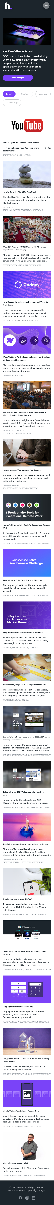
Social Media (18, 155)
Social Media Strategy (35, 915)
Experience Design (20, 1176)
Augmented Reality (24, 1126)
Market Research (20, 648)
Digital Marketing (11, 210)
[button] (46, 5)
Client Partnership (42, 755)
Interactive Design (35, 862)
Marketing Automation (32, 210)
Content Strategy (42, 543)
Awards (28, 755)
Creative (7, 375)
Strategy (7, 155)
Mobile (37, 1126)
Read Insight (18, 77)
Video (28, 155)
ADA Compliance (10, 488)
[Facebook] (20, 1198)
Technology (8, 207)
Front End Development (14, 862)
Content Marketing (28, 488)
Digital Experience (24, 433)
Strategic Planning (39, 596)
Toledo (18, 265)
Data (36, 320)
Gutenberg (44, 1022)
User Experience (37, 1176)
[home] (8, 5)
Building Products (32, 265)
